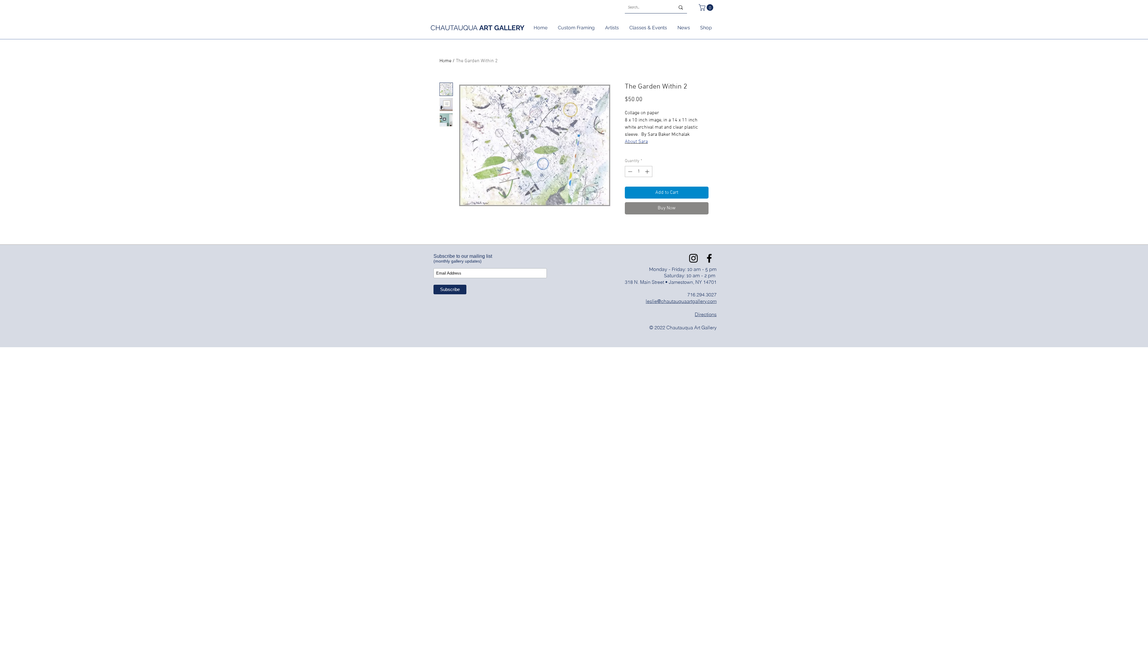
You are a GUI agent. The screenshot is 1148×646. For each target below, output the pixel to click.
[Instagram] (693, 258)
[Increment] (647, 171)
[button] (707, 7)
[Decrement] (629, 171)
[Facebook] (709, 258)
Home (445, 61)
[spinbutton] (638, 171)
